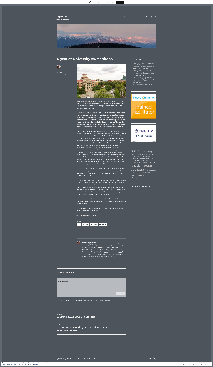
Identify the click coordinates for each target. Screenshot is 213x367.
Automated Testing (137, 154)
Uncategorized (136, 178)
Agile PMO (63, 16)
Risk (133, 173)
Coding (151, 154)
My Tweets (134, 192)
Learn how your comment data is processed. (96, 300)
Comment (120, 293)
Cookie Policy (36, 364)
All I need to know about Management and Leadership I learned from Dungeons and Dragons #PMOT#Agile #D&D (144, 66)
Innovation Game (137, 162)
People (136, 165)
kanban (145, 162)
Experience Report (137, 160)
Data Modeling (146, 156)
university (63, 74)
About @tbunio (151, 17)
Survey (145, 176)
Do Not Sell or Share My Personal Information (89, 359)
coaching (145, 154)
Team (149, 176)
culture (58, 74)
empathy (150, 158)
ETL (155, 158)
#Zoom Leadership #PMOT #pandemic (143, 63)
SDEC (140, 173)
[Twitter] (150, 358)
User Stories (150, 178)
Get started (120, 2)
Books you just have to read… (134, 17)
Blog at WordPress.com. (69, 359)
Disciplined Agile (143, 158)
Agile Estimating (146, 152)
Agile (135, 151)
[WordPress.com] (154, 358)
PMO (142, 166)
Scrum (137, 173)
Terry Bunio (60, 70)
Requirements (151, 170)
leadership (151, 162)
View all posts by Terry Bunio (98, 258)
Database (138, 156)
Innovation (146, 160)
